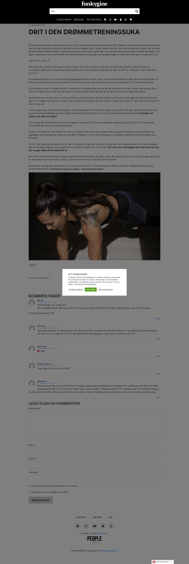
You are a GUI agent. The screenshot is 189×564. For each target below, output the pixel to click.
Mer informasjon (106, 289)
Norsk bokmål (162, 562)
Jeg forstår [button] (90, 289)
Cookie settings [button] (76, 289)
